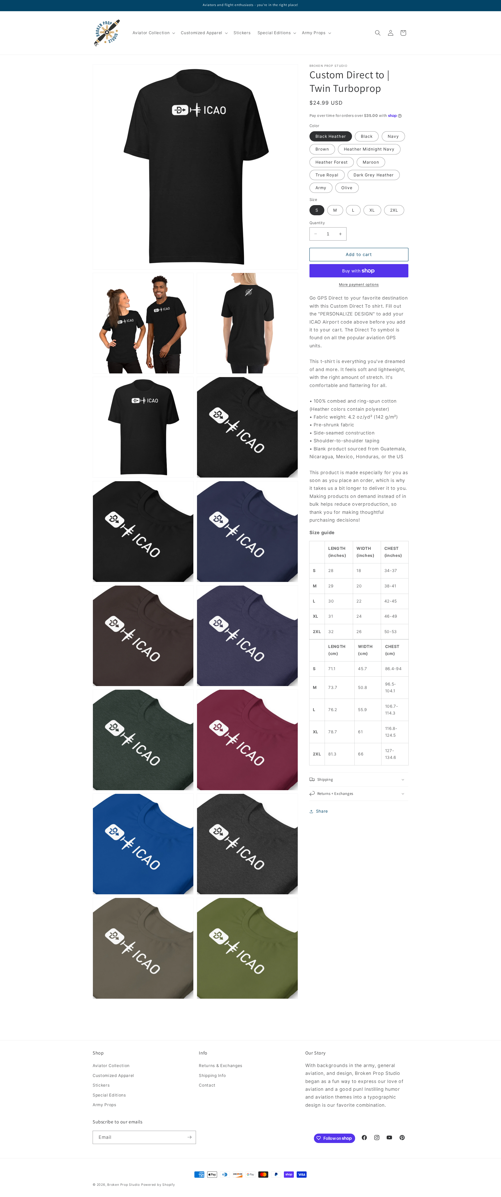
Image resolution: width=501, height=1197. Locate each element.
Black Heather (330, 136)
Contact (207, 1085)
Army (320, 187)
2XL (394, 209)
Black (367, 136)
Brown (322, 149)
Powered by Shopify (158, 1185)
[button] (153, 33)
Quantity (317, 222)
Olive (347, 187)
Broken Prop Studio (123, 1185)
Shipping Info (212, 1075)
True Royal (327, 174)
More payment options (359, 284)
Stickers (101, 1085)
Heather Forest (331, 161)
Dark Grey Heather (374, 174)
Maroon (371, 161)
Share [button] (322, 811)
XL (372, 209)
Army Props (104, 1104)
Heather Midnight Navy (369, 149)
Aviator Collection (111, 1065)
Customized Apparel (113, 1075)
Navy (393, 136)
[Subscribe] (189, 1137)
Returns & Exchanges (220, 1065)
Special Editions (109, 1095)
